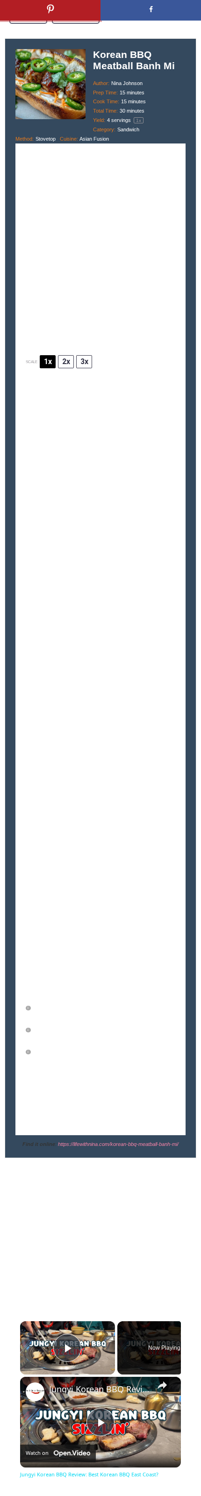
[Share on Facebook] (150, 10)
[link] (35, 1391)
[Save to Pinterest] (50, 10)
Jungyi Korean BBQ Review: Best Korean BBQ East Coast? (99, 1389)
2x (66, 361)
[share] (162, 1385)
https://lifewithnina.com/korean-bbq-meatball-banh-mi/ (118, 1144)
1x (48, 361)
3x (84, 361)
